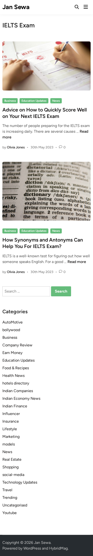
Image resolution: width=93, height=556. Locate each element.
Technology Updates (19, 482)
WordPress (32, 548)
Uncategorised (14, 505)
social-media (13, 474)
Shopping (10, 467)
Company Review (17, 345)
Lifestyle (9, 429)
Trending (9, 497)
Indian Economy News (21, 398)
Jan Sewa (16, 7)
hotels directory (15, 383)
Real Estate (11, 459)
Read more (76, 261)
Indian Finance (14, 406)
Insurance (10, 421)
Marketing (11, 436)
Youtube (9, 513)
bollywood (11, 330)
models (8, 444)
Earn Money (12, 352)
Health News (13, 375)
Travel (7, 490)
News (56, 100)
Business (10, 100)
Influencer (11, 413)
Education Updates (33, 100)
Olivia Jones (16, 147)
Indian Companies (17, 391)
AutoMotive (12, 322)
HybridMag (58, 548)
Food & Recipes (15, 368)
